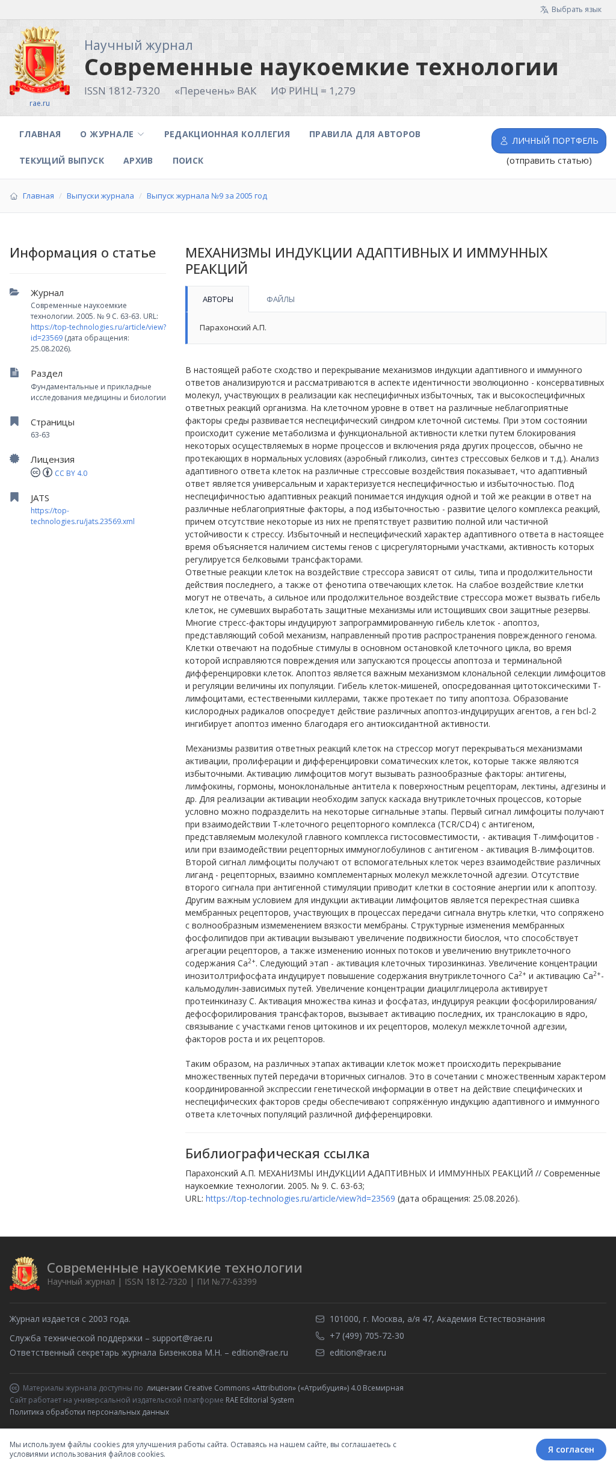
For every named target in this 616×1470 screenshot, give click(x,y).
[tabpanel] (395, 328)
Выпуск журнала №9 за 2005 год (207, 195)
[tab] (217, 299)
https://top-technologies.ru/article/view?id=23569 (300, 1198)
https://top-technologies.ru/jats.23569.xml (83, 516)
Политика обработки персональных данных (89, 1412)
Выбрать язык (577, 9)
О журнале (107, 134)
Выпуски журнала (100, 195)
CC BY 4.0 (71, 473)
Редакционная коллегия (227, 134)
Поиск (188, 160)
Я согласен (571, 1449)
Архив (138, 160)
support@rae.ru (182, 1338)
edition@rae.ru (260, 1352)
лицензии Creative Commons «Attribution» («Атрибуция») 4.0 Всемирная (275, 1388)
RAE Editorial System (260, 1400)
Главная (40, 134)
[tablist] (395, 299)
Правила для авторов (365, 134)
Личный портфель (556, 140)
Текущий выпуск (61, 160)
